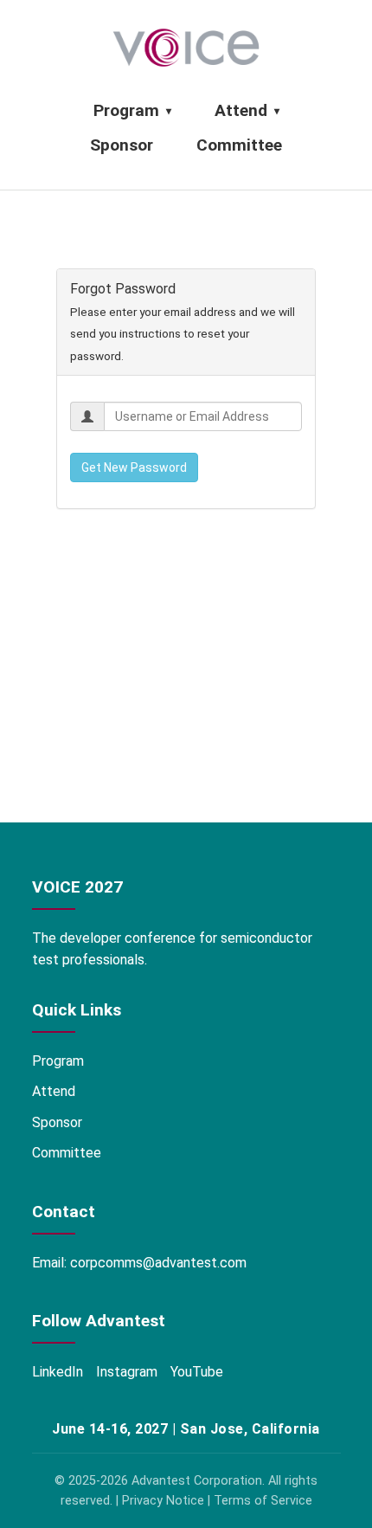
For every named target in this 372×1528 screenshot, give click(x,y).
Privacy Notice (163, 1500)
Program (132, 110)
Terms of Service (263, 1500)
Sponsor (121, 145)
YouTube (196, 1372)
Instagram (126, 1372)
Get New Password (134, 467)
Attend (247, 110)
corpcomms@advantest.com (158, 1262)
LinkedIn (57, 1372)
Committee (239, 145)
